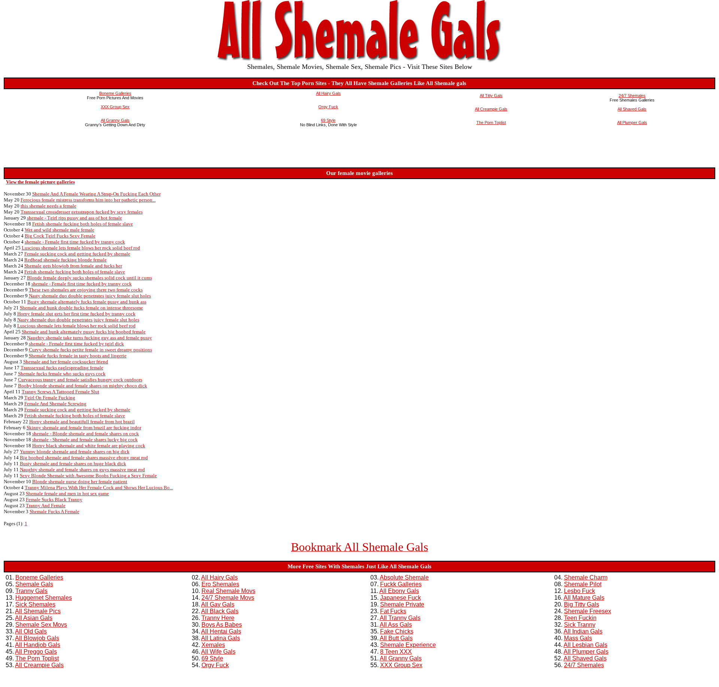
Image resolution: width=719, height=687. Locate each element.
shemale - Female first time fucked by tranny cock (75, 242)
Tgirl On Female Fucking (49, 397)
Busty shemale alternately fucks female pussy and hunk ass (86, 302)
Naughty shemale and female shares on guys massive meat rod (82, 469)
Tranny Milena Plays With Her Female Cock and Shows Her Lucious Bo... (99, 487)
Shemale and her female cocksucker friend (65, 361)
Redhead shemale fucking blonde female (65, 260)
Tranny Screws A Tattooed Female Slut (60, 391)
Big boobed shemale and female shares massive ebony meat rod (84, 457)
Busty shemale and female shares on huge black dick (73, 463)
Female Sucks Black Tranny (54, 499)
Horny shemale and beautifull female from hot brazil (82, 421)
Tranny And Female (46, 505)
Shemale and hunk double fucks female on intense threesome (81, 308)
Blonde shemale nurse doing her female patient (79, 481)
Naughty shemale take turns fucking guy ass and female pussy (89, 338)
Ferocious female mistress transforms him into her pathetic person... (88, 200)
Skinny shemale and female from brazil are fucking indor (84, 427)
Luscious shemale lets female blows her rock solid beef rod (81, 248)
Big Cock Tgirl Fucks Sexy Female (60, 236)
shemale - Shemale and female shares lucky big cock (85, 439)
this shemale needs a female (48, 206)
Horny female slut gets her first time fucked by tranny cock (76, 314)
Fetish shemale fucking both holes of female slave (82, 224)
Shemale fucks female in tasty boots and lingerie (78, 355)
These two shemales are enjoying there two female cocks (86, 290)
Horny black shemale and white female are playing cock (88, 445)
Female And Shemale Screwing (55, 403)
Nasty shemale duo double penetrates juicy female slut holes (90, 296)
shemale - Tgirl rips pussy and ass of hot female (74, 218)
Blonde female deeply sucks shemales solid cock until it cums (89, 278)
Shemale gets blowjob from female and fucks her (73, 266)
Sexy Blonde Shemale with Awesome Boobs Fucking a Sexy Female (88, 475)
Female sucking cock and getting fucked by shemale (77, 254)
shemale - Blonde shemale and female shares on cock (85, 433)
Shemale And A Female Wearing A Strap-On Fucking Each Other (96, 194)
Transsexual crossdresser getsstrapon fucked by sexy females (82, 212)
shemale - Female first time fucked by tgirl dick (76, 343)
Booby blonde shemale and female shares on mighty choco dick (82, 385)
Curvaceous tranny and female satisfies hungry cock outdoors (80, 379)
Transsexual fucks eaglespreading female (62, 367)
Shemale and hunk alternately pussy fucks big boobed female (84, 332)
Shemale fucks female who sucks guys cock (62, 373)
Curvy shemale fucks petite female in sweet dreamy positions (90, 349)
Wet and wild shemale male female (59, 230)
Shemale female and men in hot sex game (67, 493)
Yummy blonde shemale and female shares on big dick (75, 451)
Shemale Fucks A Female (54, 511)
